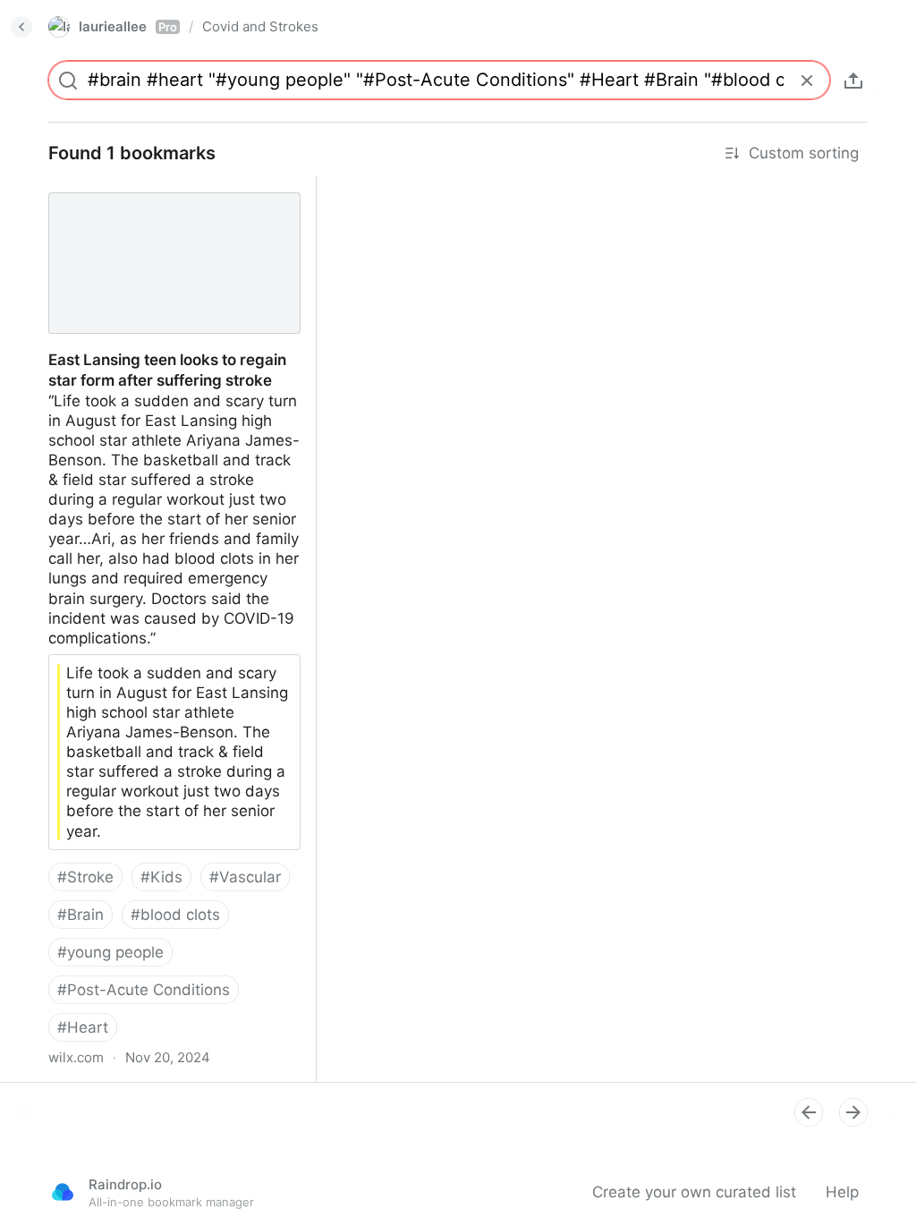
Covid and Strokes (260, 26)
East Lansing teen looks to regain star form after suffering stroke (167, 196)
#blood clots (175, 915)
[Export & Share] (853, 80)
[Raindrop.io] (62, 1192)
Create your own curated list (694, 1192)
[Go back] (21, 27)
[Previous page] (808, 1112)
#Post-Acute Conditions (143, 990)
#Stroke (85, 877)
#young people (110, 952)
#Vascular (245, 877)
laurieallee (128, 26)
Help (842, 1192)
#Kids (161, 877)
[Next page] (853, 1112)
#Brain (80, 915)
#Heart (82, 1027)
